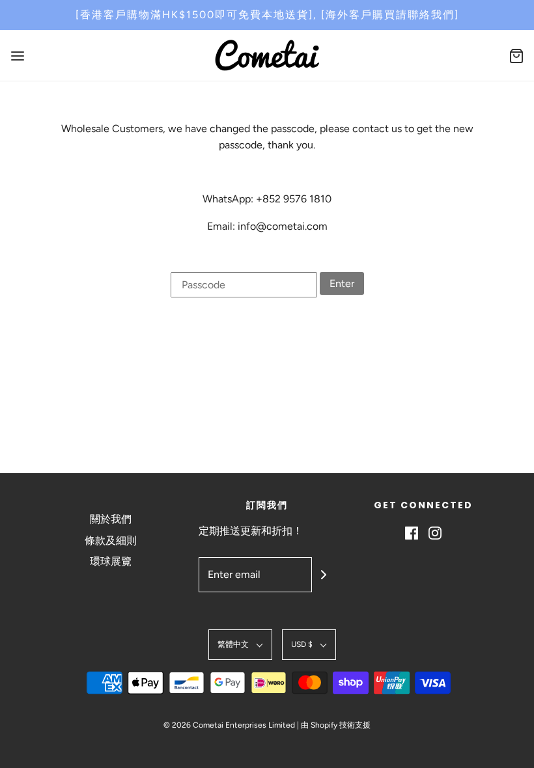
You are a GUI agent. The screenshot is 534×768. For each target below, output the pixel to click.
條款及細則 (111, 540)
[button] (240, 644)
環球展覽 (111, 561)
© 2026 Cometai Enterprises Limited (229, 725)
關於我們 (111, 519)
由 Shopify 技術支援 (336, 725)
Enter (342, 283)
